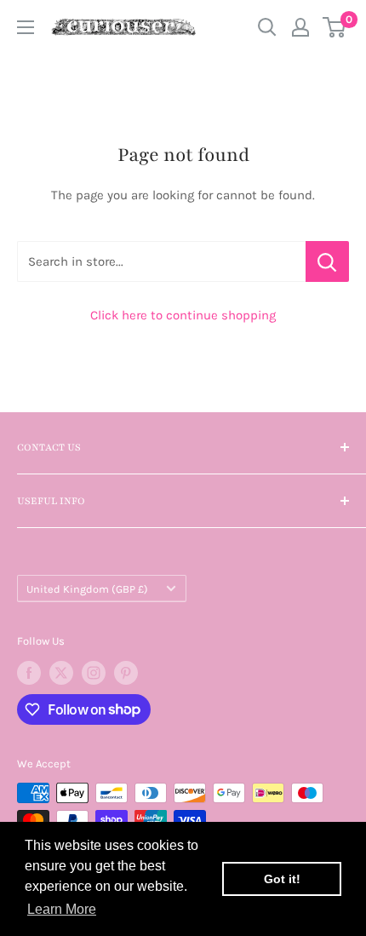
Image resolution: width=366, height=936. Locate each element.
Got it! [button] (282, 879)
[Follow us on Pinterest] (126, 673)
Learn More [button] (61, 909)
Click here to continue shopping (183, 315)
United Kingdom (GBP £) (87, 589)
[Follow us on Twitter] (61, 673)
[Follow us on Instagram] (94, 673)
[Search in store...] (327, 261)
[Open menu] (25, 27)
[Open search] (267, 27)
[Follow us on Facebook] (29, 673)
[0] (335, 27)
